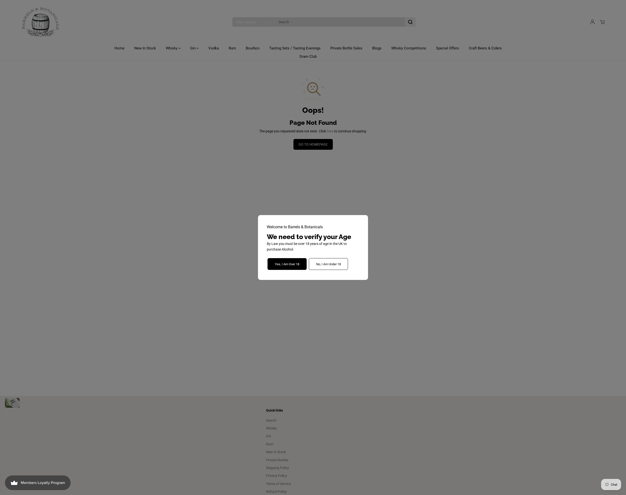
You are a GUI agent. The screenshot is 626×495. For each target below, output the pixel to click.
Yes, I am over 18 (287, 264)
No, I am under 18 (328, 264)
